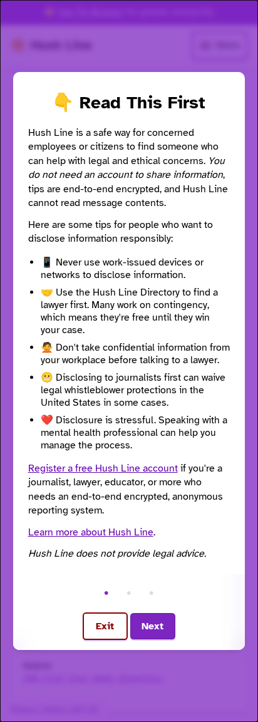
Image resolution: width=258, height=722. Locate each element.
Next (152, 626)
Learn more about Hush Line (90, 532)
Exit (105, 626)
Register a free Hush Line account (103, 468)
